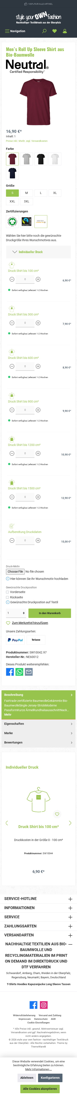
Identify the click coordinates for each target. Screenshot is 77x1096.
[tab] (38, 704)
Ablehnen (26, 1078)
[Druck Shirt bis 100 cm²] (38, 800)
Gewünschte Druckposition (21, 587)
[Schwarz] (40, 159)
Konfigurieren (50, 1078)
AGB (53, 1019)
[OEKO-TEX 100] (40, 221)
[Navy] (12, 173)
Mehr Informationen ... (38, 1069)
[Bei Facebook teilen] (10, 671)
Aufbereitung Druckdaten (24, 532)
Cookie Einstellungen (38, 1022)
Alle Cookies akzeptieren (40, 1089)
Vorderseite (17, 592)
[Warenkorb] (73, 29)
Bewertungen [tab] (13, 742)
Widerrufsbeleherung (24, 1015)
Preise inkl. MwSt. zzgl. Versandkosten (26, 141)
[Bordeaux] (12, 159)
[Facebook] (33, 1005)
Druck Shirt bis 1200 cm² (24, 445)
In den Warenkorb (50, 613)
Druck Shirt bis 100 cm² (23, 271)
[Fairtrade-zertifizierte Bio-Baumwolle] (26, 221)
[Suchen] (44, 31)
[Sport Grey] (26, 159)
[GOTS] (12, 221)
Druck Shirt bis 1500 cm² (24, 488)
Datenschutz (41, 1019)
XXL (12, 201)
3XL (26, 201)
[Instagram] (44, 1005)
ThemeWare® (38, 1046)
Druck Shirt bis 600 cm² (23, 358)
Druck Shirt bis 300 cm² (23, 314)
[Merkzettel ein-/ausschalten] (57, 814)
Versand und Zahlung (50, 1015)
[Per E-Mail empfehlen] (29, 671)
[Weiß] (55, 159)
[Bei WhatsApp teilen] (19, 671)
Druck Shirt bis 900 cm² (23, 401)
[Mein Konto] (65, 31)
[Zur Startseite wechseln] (38, 17)
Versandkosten (19, 1032)
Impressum (25, 1019)
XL (55, 193)
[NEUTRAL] (27, 66)
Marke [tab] (8, 733)
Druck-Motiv (13, 566)
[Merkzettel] (54, 31)
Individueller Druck (30, 251)
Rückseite (16, 597)
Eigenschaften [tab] (14, 724)
